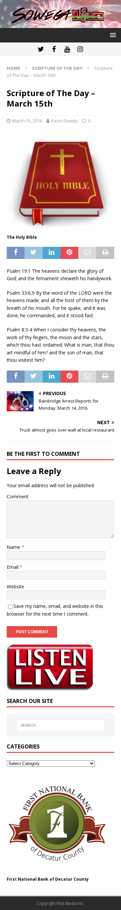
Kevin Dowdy (64, 121)
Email (13, 567)
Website (15, 586)
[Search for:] (60, 725)
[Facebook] (54, 49)
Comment (18, 496)
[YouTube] (67, 49)
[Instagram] (80, 49)
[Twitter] (41, 49)
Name (14, 547)
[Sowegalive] (60, 24)
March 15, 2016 (27, 121)
